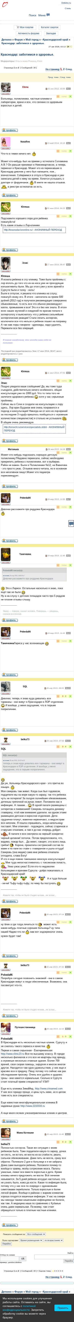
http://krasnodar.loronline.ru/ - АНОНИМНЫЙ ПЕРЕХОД (33, 230)
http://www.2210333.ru (32, 1105)
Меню (42, 15)
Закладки (51, 33)
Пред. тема (53, 77)
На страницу (53, 69)
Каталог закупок (49, 27)
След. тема (65, 77)
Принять (63, 1307)
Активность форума (28, 33)
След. (69, 69)
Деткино (7, 39)
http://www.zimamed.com (49, 1088)
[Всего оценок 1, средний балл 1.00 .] (53, 1271)
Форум (18, 39)
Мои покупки (26, 27)
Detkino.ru (66, 3)
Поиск (32, 15)
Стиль (68, 8)
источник (6, 576)
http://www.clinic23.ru (12, 1053)
